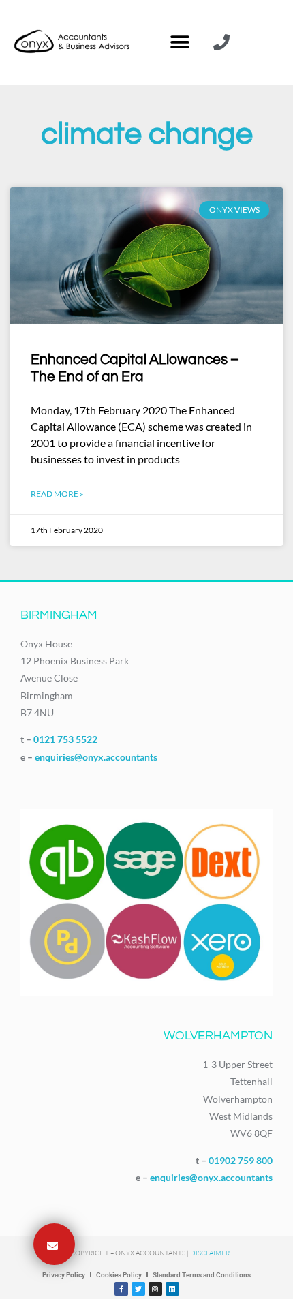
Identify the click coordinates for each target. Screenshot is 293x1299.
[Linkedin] (172, 1289)
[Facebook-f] (121, 1289)
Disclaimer (210, 1253)
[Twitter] (138, 1289)
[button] (179, 42)
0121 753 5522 (65, 739)
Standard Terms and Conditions (202, 1275)
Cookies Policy (119, 1275)
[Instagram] (155, 1289)
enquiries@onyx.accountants (96, 757)
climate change (147, 134)
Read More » (57, 494)
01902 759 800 (241, 1160)
